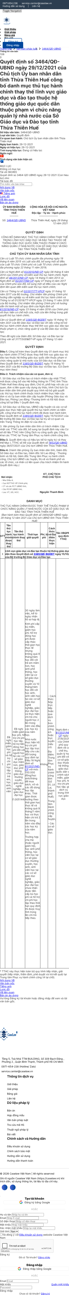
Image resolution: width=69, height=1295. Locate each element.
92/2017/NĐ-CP (24, 280)
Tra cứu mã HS (15, 1124)
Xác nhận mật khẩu (11, 1227)
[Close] (0, 1196)
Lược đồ (5, 196)
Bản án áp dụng (9, 202)
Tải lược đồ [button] (6, 181)
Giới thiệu (12, 1084)
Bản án (11, 1110)
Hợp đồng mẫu (15, 1115)
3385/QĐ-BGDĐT (36, 319)
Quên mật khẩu (60, 1284)
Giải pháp (12, 1088)
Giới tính (4, 1231)
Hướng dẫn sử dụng (14, 6)
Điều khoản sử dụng (18, 1146)
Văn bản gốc (7, 190)
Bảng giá (12, 1093)
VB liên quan (7, 199)
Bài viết (8, 38)
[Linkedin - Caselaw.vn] (13, 1187)
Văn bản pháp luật (26, 48)
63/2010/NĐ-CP (33, 271)
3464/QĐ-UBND (51, 48)
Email (3, 1217)
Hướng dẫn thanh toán (20, 1160)
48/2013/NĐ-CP (18, 277)
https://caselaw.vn (48, 1178)
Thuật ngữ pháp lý (17, 1129)
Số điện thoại (7, 1221)
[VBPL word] (2, 162)
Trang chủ (6, 48)
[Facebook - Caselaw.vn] (4, 1187)
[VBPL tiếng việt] (2, 156)
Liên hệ (36, 6)
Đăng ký (45, 1293)
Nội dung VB (7, 187)
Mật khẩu (5, 1224)
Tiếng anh (9, 193)
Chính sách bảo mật (18, 1151)
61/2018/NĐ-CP (9, 309)
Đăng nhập (44, 1257)
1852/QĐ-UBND (58, 442)
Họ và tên (5, 1214)
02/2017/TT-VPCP (34, 291)
